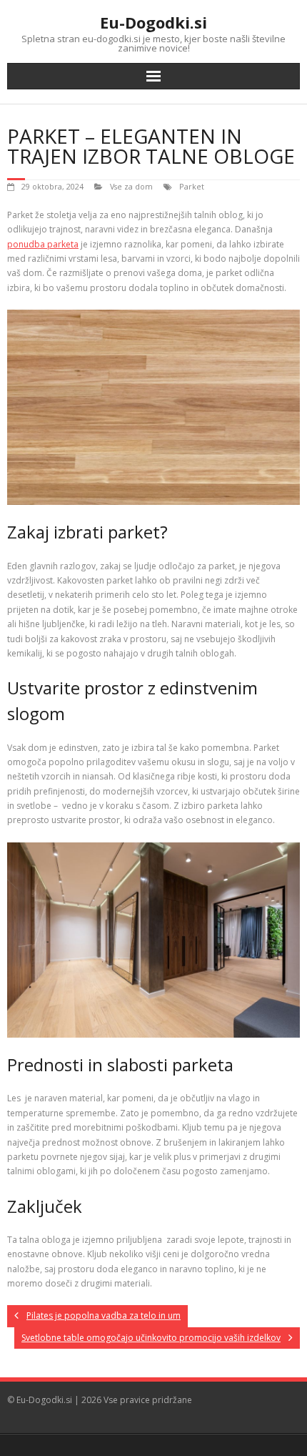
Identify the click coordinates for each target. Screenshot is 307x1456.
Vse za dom (131, 186)
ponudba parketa (43, 244)
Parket (191, 186)
